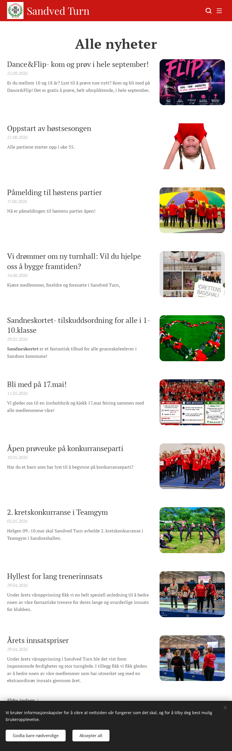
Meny (219, 10)
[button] (208, 10)
